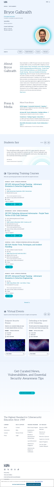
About (5, 427)
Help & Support (20, 424)
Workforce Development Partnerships (31, 436)
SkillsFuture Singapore (31, 444)
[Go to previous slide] (45, 142)
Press (5, 435)
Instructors (7, 430)
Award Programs (43, 442)
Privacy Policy (6, 472)
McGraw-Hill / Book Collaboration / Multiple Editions (34, 112)
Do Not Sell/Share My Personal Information (12, 477)
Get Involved (42, 424)
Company (6, 424)
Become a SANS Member (43, 428)
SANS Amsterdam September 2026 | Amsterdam (19, 191)
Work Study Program (33, 427)
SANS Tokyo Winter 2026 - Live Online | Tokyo (18, 283)
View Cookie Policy (39, 481)
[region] (27, 483)
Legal (17, 435)
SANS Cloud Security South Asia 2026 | (16, 253)
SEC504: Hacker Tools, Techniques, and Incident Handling (35, 66)
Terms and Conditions (8, 474)
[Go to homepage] (5, 2)
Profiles (6, 6)
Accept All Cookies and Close (33, 484)
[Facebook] (15, 469)
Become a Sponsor (44, 436)
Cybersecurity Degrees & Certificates (31, 449)
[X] (8, 469)
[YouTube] (11, 469)
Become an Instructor (42, 433)
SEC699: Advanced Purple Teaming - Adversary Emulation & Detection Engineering (33, 72)
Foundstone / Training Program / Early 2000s (31, 117)
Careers (6, 433)
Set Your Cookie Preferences (18, 484)
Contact (18, 427)
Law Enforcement (32, 441)
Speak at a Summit (44, 439)
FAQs (17, 430)
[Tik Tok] (18, 469)
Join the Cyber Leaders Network (43, 445)
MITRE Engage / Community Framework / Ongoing (33, 106)
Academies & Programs (31, 431)
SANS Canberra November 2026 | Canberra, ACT (19, 222)
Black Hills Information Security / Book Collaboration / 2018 (34, 124)
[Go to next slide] (48, 142)
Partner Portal (19, 433)
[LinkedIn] (5, 469)
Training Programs (33, 424)
